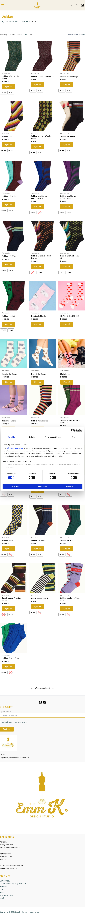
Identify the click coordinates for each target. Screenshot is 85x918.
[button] (72, 5)
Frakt (2, 889)
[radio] (3, 92)
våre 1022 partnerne (15, 448)
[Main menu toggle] (2, 5)
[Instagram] (44, 702)
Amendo (35, 912)
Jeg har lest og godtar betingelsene (14, 722)
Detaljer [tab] (32, 437)
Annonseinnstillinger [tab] (53, 437)
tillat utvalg (42, 486)
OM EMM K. (5, 881)
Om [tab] (73, 437)
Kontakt (3, 886)
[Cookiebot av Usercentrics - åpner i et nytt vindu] (72, 430)
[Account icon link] (77, 5)
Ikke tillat (15, 486)
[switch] (32, 477)
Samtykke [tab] (11, 437)
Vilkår (2, 898)
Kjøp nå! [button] (37, 324)
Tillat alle (69, 486)
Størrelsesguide (6, 895)
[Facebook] (40, 702)
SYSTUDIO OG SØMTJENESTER (13, 884)
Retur (2, 892)
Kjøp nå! (8, 87)
